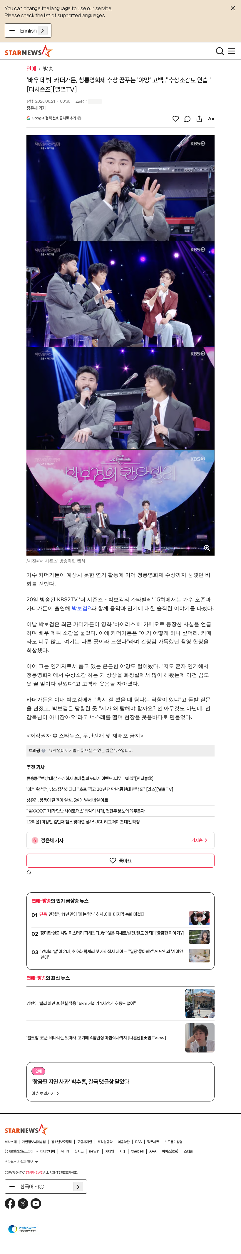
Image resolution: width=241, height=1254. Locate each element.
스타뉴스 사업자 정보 (19, 1162)
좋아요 (125, 860)
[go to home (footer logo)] (27, 1129)
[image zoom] (207, 548)
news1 (94, 1151)
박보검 (80, 608)
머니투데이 (47, 1151)
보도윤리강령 (173, 1142)
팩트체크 (153, 1142)
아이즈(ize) (170, 1151)
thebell (137, 1151)
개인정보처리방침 (34, 1142)
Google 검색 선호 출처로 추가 (54, 118)
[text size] (211, 118)
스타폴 (188, 1151)
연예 (31, 69)
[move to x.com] (23, 1203)
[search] (220, 51)
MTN (65, 1151)
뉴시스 (79, 1151)
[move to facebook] (10, 1203)
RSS (138, 1142)
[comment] (187, 118)
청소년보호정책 (61, 1142)
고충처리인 (84, 1142)
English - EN (34, 30)
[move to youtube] (36, 1203)
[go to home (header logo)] (29, 51)
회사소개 (10, 1142)
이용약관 (124, 1142)
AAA (152, 1151)
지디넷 (109, 1151)
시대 (122, 1151)
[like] (175, 118)
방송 (48, 69)
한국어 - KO (32, 1186)
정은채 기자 (36, 108)
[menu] (231, 51)
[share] (199, 118)
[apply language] (43, 30)
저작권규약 (105, 1142)
